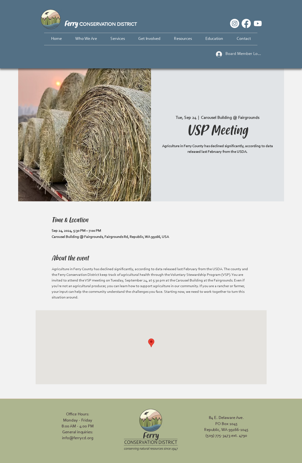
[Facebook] (246, 23)
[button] (86, 39)
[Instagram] (234, 23)
